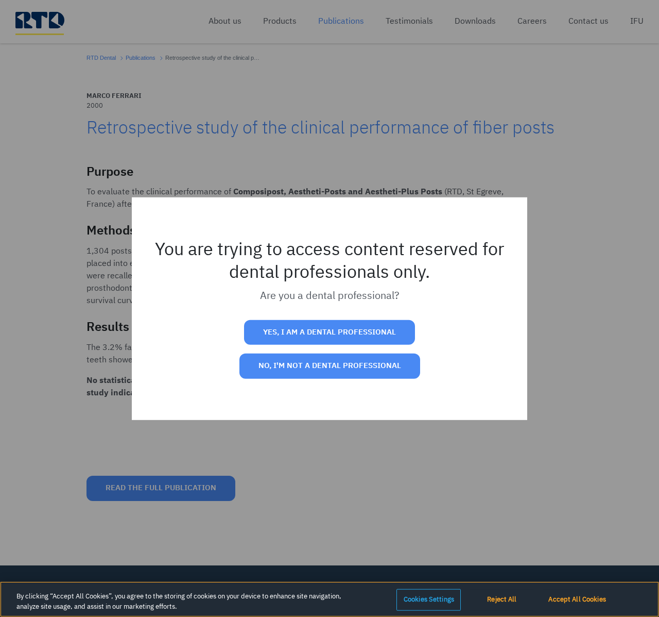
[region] (329, 599)
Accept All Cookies (576, 599)
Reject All (501, 599)
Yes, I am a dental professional (329, 332)
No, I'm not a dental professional (329, 366)
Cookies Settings (429, 599)
